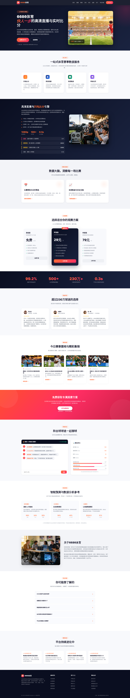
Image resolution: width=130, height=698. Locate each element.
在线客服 (93, 688)
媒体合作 (93, 681)
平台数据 (73, 688)
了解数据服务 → (73, 198)
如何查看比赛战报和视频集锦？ (45, 614)
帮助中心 (73, 683)
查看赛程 (35, 40)
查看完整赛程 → (28, 198)
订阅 (85, 2)
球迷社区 (73, 681)
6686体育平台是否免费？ (43, 594)
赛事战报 (52, 688)
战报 (93, 2)
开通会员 (73, 678)
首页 (74, 2)
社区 (89, 2)
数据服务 (52, 683)
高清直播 (52, 678)
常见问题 (102, 2)
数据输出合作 (94, 686)
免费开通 (36, 258)
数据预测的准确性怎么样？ (43, 607)
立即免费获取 (65, 408)
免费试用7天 (23, 40)
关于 (97, 2)
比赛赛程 (52, 681)
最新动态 (73, 686)
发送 (64, 472)
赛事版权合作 (94, 683)
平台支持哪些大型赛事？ (43, 621)
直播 (77, 2)
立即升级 (93, 260)
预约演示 (93, 678)
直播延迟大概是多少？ (42, 600)
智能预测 (52, 686)
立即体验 (109, 2)
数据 (81, 2)
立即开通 (65, 261)
